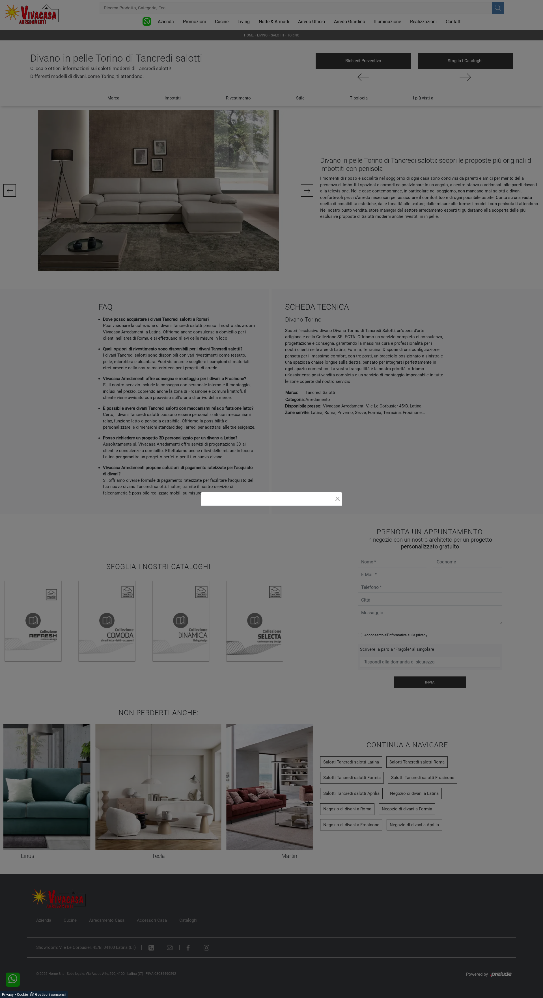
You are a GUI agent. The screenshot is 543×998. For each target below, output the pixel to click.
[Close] (337, 498)
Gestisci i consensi (50, 994)
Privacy (8, 994)
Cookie (22, 994)
